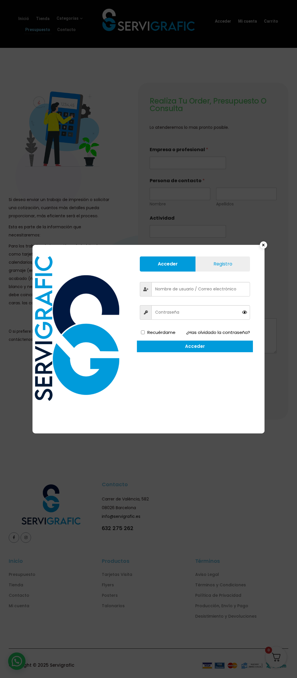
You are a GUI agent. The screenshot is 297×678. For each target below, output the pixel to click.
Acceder (195, 346)
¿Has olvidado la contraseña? (218, 332)
